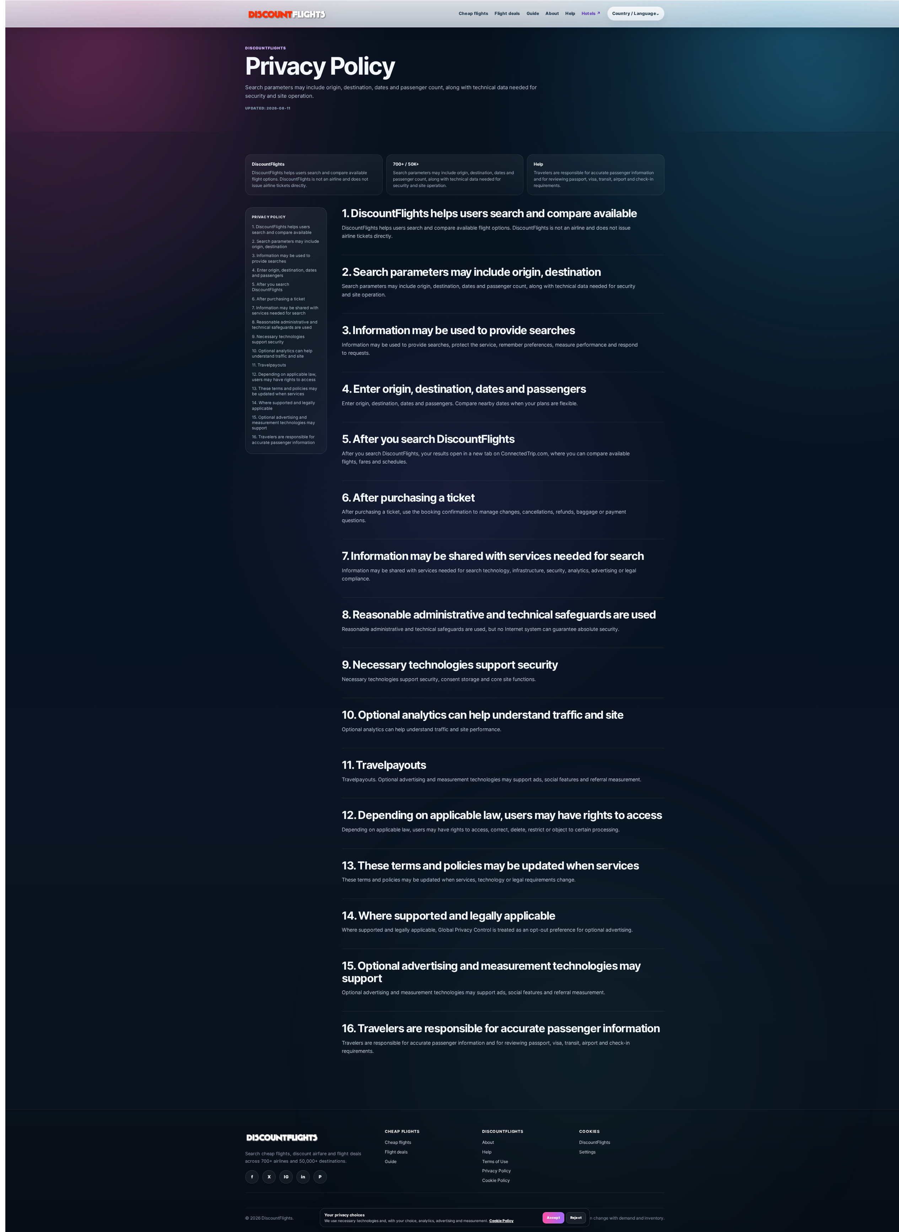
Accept (553, 1218)
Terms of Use (495, 1161)
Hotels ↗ (591, 13)
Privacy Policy (496, 1170)
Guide (533, 13)
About (552, 13)
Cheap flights (473, 13)
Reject (576, 1218)
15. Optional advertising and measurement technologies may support (283, 422)
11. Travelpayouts (269, 365)
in (303, 1176)
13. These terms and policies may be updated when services (284, 391)
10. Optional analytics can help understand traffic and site (282, 353)
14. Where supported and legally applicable (283, 405)
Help (570, 13)
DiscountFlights (594, 1142)
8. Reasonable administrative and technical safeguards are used (284, 325)
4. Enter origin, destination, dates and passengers (284, 273)
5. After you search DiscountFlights (270, 287)
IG (286, 1176)
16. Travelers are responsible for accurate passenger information (283, 439)
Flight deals (507, 13)
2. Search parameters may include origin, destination (285, 244)
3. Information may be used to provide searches (281, 258)
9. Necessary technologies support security (278, 339)
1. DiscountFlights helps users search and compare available (282, 229)
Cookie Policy (496, 1180)
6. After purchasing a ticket (278, 298)
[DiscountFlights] (287, 13)
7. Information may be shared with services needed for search (285, 310)
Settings (587, 1152)
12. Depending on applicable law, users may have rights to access (284, 377)
